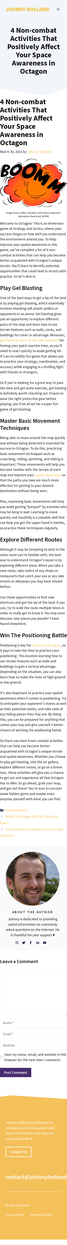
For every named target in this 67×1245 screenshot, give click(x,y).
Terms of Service (41, 1215)
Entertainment (17, 810)
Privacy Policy (15, 1215)
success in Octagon (46, 645)
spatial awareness (48, 475)
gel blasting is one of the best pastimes (29, 340)
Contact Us (18, 1152)
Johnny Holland (27, 9)
